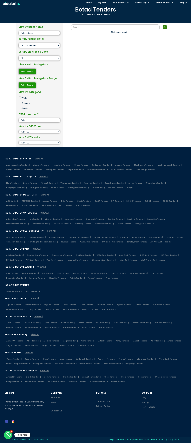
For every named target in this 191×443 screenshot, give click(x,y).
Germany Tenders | (162, 304)
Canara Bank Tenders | (62, 255)
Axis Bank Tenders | (15, 255)
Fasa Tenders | (103, 322)
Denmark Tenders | (106, 304)
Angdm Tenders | (14, 345)
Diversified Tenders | (156, 219)
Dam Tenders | (157, 273)
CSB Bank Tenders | (85, 255)
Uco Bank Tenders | (55, 260)
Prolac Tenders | (126, 359)
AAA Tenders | (12, 273)
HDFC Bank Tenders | (106, 255)
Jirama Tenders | (33, 359)
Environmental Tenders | (17, 223)
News (53, 402)
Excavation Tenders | (91, 377)
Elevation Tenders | (58, 278)
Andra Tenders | (175, 341)
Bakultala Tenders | (92, 183)
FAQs (111, 440)
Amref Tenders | (140, 341)
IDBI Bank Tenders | (170, 255)
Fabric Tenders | (77, 278)
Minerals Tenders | (53, 219)
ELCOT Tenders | (152, 201)
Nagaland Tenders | (62, 165)
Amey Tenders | (123, 341)
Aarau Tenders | (13, 322)
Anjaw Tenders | (135, 183)
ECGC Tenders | (170, 201)
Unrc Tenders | (66, 359)
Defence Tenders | (37, 237)
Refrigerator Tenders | (145, 223)
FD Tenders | (12, 205)
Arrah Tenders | (58, 187)
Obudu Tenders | (33, 327)
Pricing (145, 402)
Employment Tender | (137, 242)
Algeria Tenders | (14, 304)
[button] (8, 435)
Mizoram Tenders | (41, 165)
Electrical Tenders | (38, 278)
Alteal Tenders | (105, 341)
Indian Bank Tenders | (128, 260)
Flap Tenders (112, 278)
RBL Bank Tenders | (14, 260)
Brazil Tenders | (70, 304)
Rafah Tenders (106, 327)
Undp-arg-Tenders (134, 363)
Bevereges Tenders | (73, 219)
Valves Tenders (118, 381)
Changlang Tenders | (156, 183)
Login (176, 440)
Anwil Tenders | (32, 345)
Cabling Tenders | (119, 273)
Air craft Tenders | (14, 377)
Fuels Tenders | (128, 377)
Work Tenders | (33, 291)
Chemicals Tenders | (95, 219)
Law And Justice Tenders (161, 242)
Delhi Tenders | (68, 322)
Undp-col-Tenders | (85, 359)
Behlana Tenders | (116, 187)
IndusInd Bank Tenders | (78, 260)
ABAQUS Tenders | (30, 273)
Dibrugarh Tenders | (39, 187)
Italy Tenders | (35, 309)
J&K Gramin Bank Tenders (153, 260)
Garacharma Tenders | (115, 183)
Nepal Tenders (109, 309)
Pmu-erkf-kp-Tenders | (66, 363)
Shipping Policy (141, 440)
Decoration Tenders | (16, 278)
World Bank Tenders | (168, 359)
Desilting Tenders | (136, 219)
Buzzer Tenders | (81, 273)
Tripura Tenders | (76, 169)
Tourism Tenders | (116, 219)
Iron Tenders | (35, 219)
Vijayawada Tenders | (70, 183)
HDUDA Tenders (83, 205)
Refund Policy (158, 440)
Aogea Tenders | (49, 345)
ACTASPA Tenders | (15, 341)
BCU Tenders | (67, 201)
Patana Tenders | (71, 327)
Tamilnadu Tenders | (33, 169)
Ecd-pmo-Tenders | (113, 363)
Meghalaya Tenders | (144, 165)
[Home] (82, 14)
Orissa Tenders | (81, 165)
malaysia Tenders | (90, 309)
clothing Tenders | (52, 377)
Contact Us (56, 410)
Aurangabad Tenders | (78, 187)
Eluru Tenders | (13, 183)
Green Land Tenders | (16, 309)
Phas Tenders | (50, 359)
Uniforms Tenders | (99, 381)
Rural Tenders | (156, 237)
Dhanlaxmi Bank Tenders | (104, 260)
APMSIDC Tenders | (31, 201)
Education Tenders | (175, 237)
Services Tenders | (14, 291)
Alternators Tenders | (16, 219)
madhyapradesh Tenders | (169, 165)
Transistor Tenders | (78, 381)
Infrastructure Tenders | (113, 242)
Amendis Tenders (86, 345)
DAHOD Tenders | (134, 201)
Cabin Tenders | (84, 201)
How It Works (148, 407)
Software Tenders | (57, 381)
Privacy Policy (103, 406)
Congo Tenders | (14, 359)
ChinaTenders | (87, 304)
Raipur (130, 187)
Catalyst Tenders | (139, 273)
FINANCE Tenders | (29, 205)
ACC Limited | (12, 201)
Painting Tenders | (83, 223)
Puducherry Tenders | (102, 165)
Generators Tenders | (63, 223)
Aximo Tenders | (88, 341)
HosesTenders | (145, 377)
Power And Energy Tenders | (133, 237)
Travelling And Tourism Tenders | (43, 242)
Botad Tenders (103, 14)
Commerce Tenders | (16, 237)
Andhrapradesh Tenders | (18, 165)
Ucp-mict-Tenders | (106, 359)
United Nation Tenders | (90, 363)
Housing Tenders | (57, 237)
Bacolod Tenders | (32, 322)
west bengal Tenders (145, 169)
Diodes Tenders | (71, 377)
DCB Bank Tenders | (149, 255)
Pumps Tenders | (14, 381)
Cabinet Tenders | (99, 273)
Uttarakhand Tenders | (97, 169)
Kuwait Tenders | (71, 309)
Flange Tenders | (95, 278)
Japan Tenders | (52, 309)
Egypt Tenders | (124, 304)
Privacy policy (123, 440)
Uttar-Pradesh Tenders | (122, 169)
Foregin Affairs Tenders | (79, 237)
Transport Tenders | (15, 242)
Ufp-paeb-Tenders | (146, 359)
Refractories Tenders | (35, 381)
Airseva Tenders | (50, 201)
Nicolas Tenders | (14, 327)
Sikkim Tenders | (13, 169)
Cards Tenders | (33, 377)
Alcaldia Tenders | (51, 341)
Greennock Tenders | (141, 322)
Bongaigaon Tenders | (16, 187)
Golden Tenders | (121, 322)
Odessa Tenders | (52, 327)
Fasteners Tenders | (41, 223)
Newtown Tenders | (163, 322)
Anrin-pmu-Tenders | (42, 363)
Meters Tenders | (124, 223)
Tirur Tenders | (98, 187)
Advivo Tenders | (68, 345)
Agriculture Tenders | (89, 242)
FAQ (144, 397)
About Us (55, 397)
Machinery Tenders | (104, 223)
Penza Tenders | (89, 327)
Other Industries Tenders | (106, 237)
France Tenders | (142, 304)
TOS (170, 440)
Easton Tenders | (85, 322)
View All (39, 158)
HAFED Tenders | (65, 205)
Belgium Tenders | (51, 304)
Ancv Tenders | (158, 341)
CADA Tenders (101, 201)
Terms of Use (103, 401)
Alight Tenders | (70, 341)
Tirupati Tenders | (49, 183)
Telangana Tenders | (55, 169)
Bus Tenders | (48, 273)
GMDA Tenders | (48, 205)
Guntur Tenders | (30, 183)
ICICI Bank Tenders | (128, 255)
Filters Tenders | (111, 377)
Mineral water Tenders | (166, 377)
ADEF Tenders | (34, 341)
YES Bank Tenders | (35, 260)
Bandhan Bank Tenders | (38, 255)
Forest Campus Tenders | (18, 363)
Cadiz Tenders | (51, 322)
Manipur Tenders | (123, 165)
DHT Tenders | (117, 201)
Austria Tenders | (33, 304)
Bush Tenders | (63, 273)
